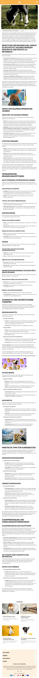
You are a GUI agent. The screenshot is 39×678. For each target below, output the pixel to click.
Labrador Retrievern (17, 128)
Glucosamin (5, 318)
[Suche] (4, 2)
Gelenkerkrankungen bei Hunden (9, 616)
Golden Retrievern (25, 128)
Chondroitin (11, 318)
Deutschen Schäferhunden (8, 128)
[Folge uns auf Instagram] (18, 671)
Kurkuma (5, 336)
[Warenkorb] (36, 2)
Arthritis (4, 121)
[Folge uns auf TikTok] (21, 671)
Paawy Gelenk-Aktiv (7, 344)
